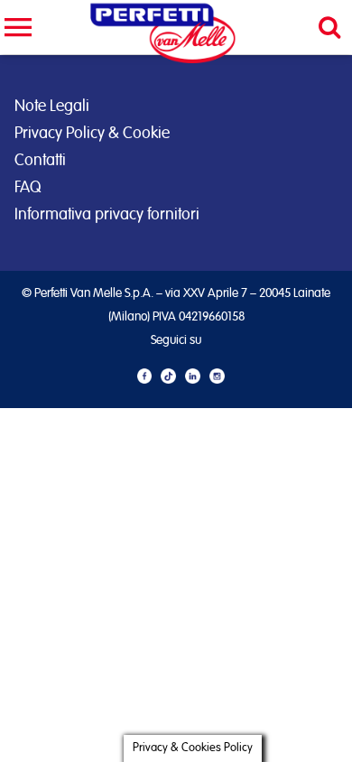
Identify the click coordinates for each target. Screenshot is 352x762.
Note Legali (51, 106)
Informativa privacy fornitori (106, 215)
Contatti (40, 161)
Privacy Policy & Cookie (92, 133)
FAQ (27, 188)
